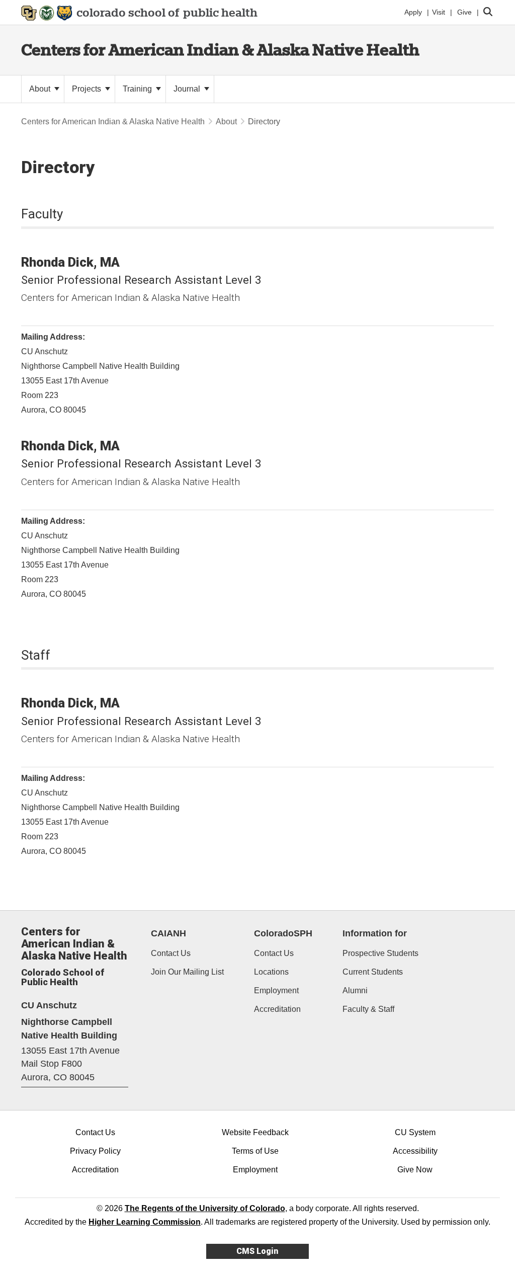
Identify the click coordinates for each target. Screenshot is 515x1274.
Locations (271, 972)
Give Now (415, 1169)
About (40, 89)
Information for (374, 933)
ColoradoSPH (283, 933)
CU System (415, 1132)
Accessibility (415, 1151)
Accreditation (277, 1009)
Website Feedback (255, 1132)
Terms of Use (255, 1151)
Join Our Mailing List (187, 972)
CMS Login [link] (257, 1251)
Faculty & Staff (368, 1009)
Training (138, 89)
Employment (276, 990)
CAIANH (168, 933)
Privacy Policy (95, 1151)
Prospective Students (380, 953)
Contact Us (171, 953)
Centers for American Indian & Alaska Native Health (220, 49)
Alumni (355, 990)
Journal (188, 89)
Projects (87, 89)
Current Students (372, 972)
